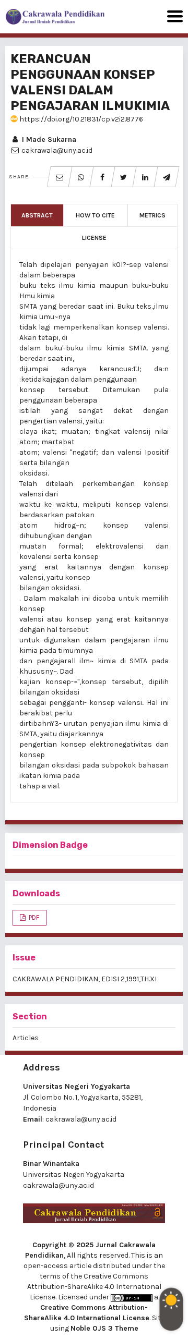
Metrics (152, 215)
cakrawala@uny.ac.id (80, 1119)
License (94, 237)
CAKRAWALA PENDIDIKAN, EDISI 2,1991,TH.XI (85, 979)
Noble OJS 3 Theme (104, 1328)
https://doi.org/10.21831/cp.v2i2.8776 (80, 119)
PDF (33, 917)
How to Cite (95, 215)
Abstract (37, 215)
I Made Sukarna (48, 139)
